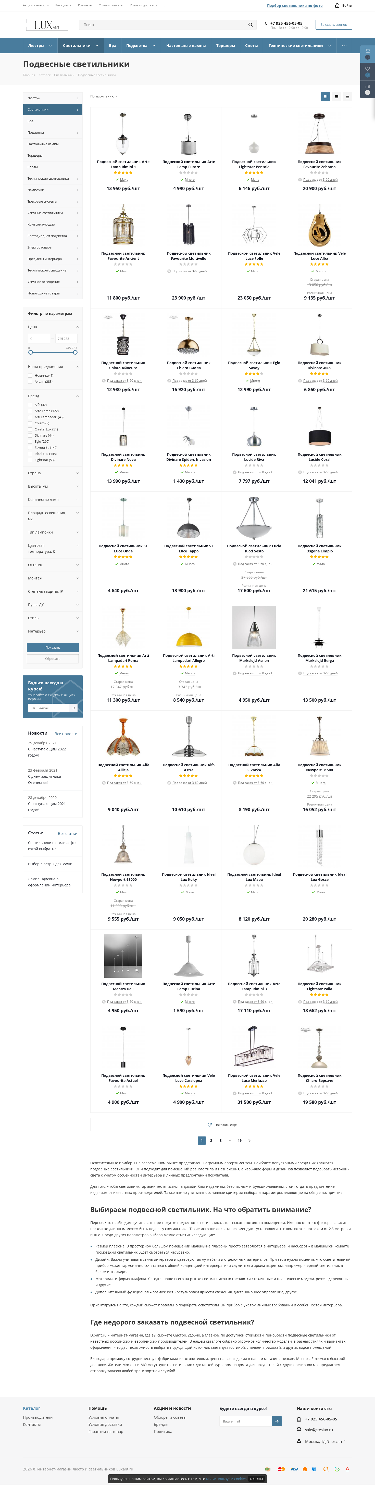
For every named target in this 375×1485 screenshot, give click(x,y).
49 (240, 1140)
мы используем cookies (226, 1478)
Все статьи (68, 833)
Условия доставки (105, 1424)
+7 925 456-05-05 (286, 23)
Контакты (32, 1424)
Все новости (66, 733)
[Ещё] (344, 45)
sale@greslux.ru (319, 1429)
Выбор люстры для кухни (50, 863)
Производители (38, 1417)
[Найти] (250, 25)
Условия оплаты (104, 1417)
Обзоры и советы (170, 1417)
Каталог (31, 1408)
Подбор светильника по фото (295, 5)
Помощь (98, 1408)
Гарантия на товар (106, 1431)
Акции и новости (172, 1408)
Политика (163, 1431)
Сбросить (52, 658)
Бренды (161, 1424)
